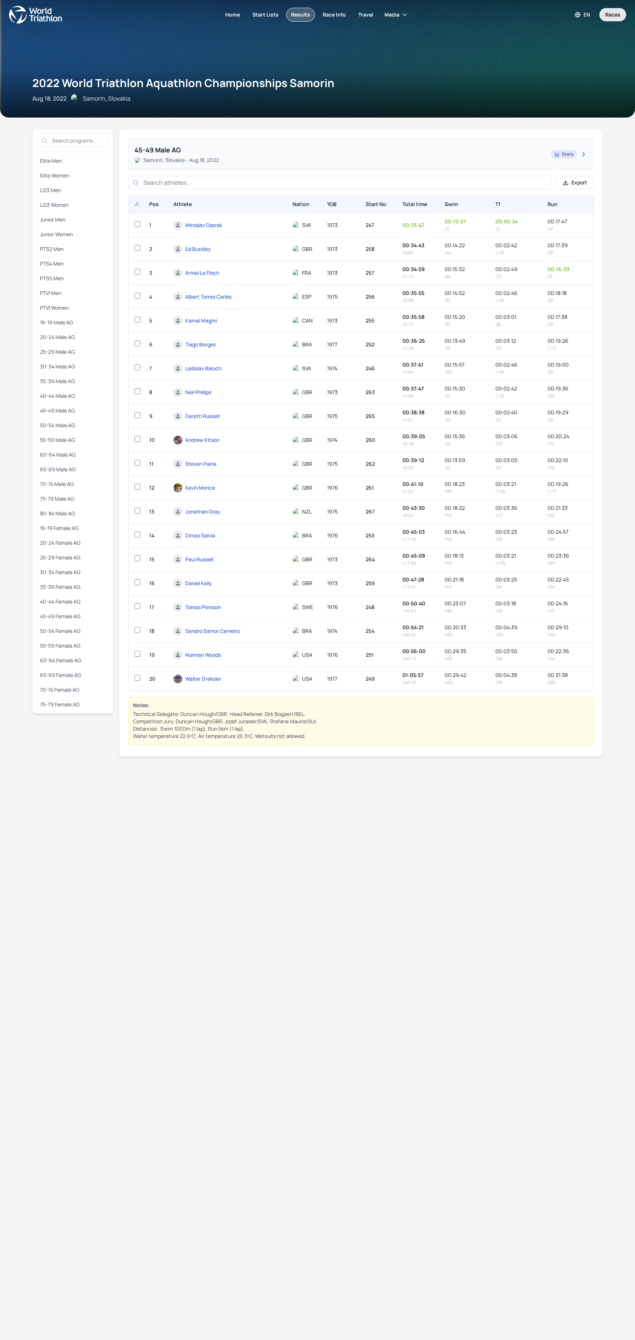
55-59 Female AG (60, 645)
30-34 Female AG (60, 572)
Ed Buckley (198, 248)
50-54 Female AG (60, 630)
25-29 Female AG (60, 557)
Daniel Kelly (198, 583)
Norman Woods (203, 654)
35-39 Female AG (60, 586)
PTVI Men (50, 292)
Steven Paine (200, 463)
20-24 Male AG (57, 337)
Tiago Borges (200, 344)
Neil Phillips (198, 392)
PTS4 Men (52, 263)
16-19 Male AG (56, 322)
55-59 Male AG (57, 439)
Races (612, 14)
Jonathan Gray (202, 511)
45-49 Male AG (57, 410)
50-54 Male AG (57, 425)
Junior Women (56, 234)
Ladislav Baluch (203, 368)
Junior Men (52, 219)
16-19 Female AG (59, 528)
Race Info (334, 14)
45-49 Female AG (60, 616)
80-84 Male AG (57, 513)
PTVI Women (54, 307)
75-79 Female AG (60, 704)
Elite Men (51, 160)
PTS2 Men (52, 248)
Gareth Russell (202, 416)
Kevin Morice (200, 487)
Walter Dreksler (203, 678)
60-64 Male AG (58, 454)
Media (391, 14)
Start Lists (265, 14)
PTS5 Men (52, 278)
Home (232, 14)
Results (300, 14)
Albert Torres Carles (208, 296)
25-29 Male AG (57, 351)
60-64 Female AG (60, 660)
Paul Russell (199, 559)
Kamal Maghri (201, 320)
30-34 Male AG (57, 366)
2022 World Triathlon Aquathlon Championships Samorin (183, 82)
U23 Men (50, 190)
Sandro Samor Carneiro (212, 630)
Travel (365, 14)
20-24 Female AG (60, 542)
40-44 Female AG (60, 601)
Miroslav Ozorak (203, 224)
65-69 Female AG (60, 674)
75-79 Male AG (57, 498)
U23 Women (54, 204)
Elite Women (54, 175)
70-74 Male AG (57, 483)
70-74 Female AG (59, 689)
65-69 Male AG (58, 469)
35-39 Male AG (57, 381)
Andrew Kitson (202, 439)
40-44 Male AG (57, 395)
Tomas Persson (203, 607)
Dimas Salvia (200, 535)
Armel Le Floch (202, 272)
